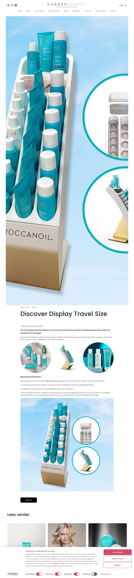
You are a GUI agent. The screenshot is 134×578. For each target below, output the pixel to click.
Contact (112, 11)
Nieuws (66, 11)
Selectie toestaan (118, 558)
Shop (28, 11)
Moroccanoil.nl (54, 11)
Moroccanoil (25, 307)
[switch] (58, 574)
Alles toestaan (118, 552)
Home (20, 11)
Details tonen (105, 574)
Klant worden (100, 11)
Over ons (88, 11)
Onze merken (39, 11)
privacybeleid (56, 563)
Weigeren (117, 565)
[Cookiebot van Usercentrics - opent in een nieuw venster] (12, 574)
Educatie (76, 11)
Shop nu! (28, 500)
